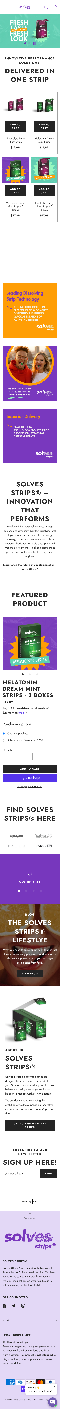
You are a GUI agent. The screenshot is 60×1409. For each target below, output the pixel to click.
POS (29, 1399)
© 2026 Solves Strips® (15, 1399)
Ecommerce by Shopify (45, 1399)
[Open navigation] (4, 7)
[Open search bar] (46, 7)
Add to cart (15, 126)
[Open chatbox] (52, 1402)
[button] (25, 43)
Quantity (7, 750)
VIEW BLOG (30, 973)
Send (48, 1173)
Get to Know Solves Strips (30, 1125)
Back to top (30, 1218)
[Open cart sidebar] (55, 7)
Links (6, 1320)
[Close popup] (54, 1387)
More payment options (30, 786)
